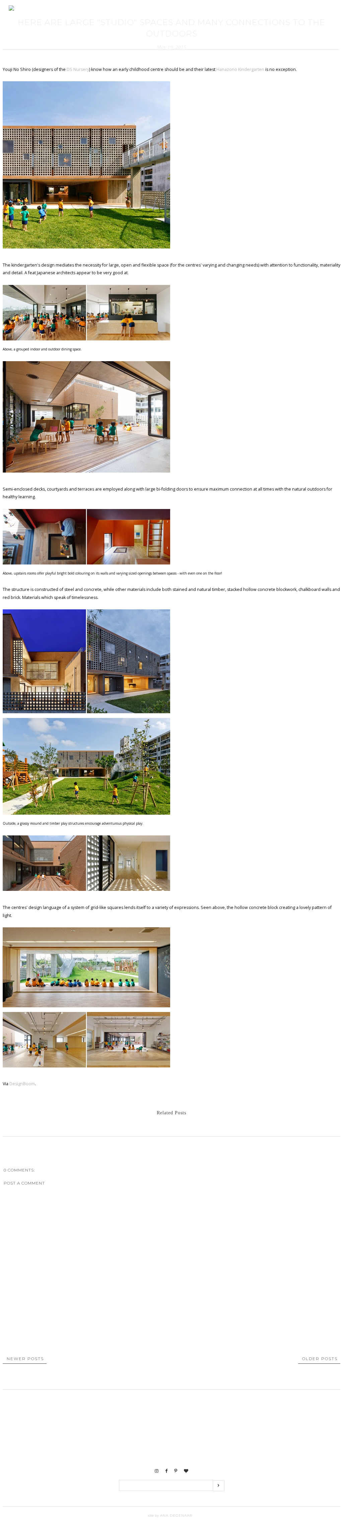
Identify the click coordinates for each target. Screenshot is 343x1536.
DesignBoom (22, 1084)
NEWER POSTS (25, 1358)
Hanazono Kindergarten (240, 69)
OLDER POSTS (320, 1358)
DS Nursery (77, 69)
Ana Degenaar (175, 1515)
